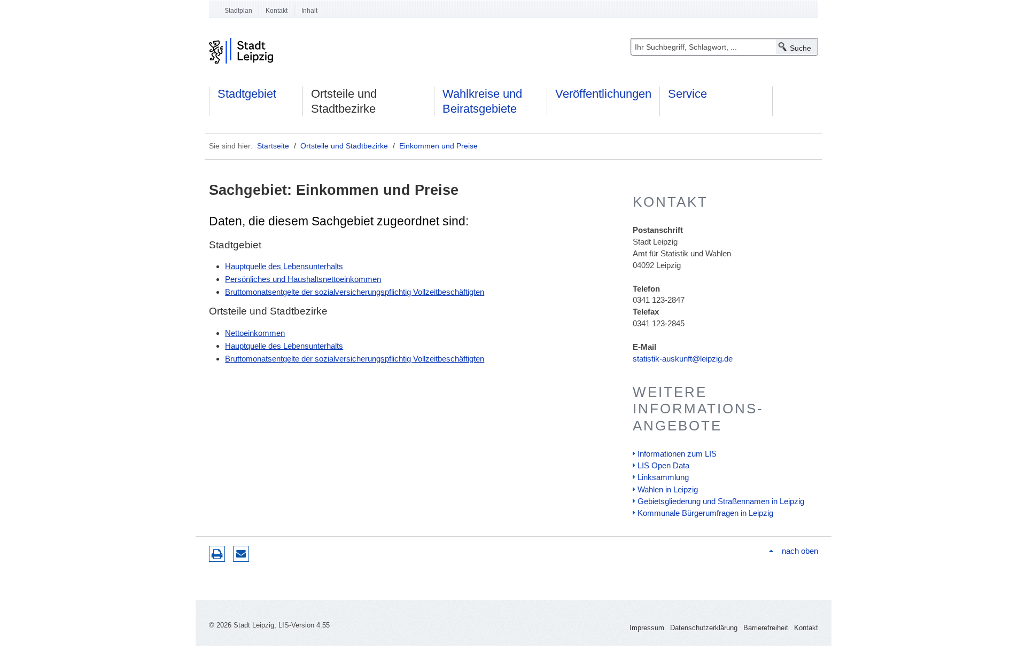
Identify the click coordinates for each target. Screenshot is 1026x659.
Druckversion (217, 554)
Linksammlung (663, 477)
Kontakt (276, 10)
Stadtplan (238, 10)
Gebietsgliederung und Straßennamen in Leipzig (721, 501)
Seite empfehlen (241, 554)
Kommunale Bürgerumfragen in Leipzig (705, 512)
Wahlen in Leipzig (668, 489)
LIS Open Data (663, 465)
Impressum (646, 628)
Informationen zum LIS (677, 453)
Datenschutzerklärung (703, 628)
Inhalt (309, 10)
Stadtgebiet (246, 93)
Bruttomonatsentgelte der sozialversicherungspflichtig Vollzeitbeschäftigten (354, 291)
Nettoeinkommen (255, 333)
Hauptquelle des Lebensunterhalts (284, 266)
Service (687, 93)
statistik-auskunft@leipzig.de (683, 358)
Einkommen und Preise (438, 146)
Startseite (273, 146)
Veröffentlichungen (603, 93)
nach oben (800, 550)
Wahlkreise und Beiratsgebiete (482, 101)
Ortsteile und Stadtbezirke (344, 101)
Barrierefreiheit (765, 628)
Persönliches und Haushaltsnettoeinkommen (303, 279)
